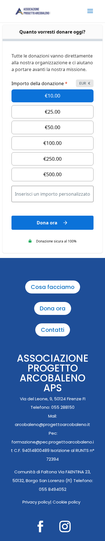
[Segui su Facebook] (40, 526)
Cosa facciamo (52, 287)
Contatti (52, 330)
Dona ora (53, 308)
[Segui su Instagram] (65, 526)
